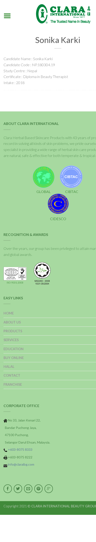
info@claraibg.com (21, 464)
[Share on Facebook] (7, 488)
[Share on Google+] (49, 488)
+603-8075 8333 (20, 449)
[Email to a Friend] (28, 488)
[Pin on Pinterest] (38, 488)
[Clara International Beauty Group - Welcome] (58, 14)
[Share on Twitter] (18, 488)
